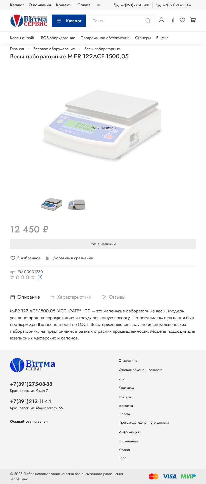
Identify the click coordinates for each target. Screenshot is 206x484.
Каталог (17, 5)
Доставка (126, 405)
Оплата (83, 5)
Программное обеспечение (105, 38)
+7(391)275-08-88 (135, 5)
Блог (122, 378)
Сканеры (143, 38)
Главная (17, 49)
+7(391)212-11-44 (177, 5)
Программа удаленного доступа (144, 422)
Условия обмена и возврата (140, 369)
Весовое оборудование (54, 49)
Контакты (64, 5)
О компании (40, 5)
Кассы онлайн (22, 38)
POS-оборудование (58, 38)
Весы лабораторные (102, 49)
